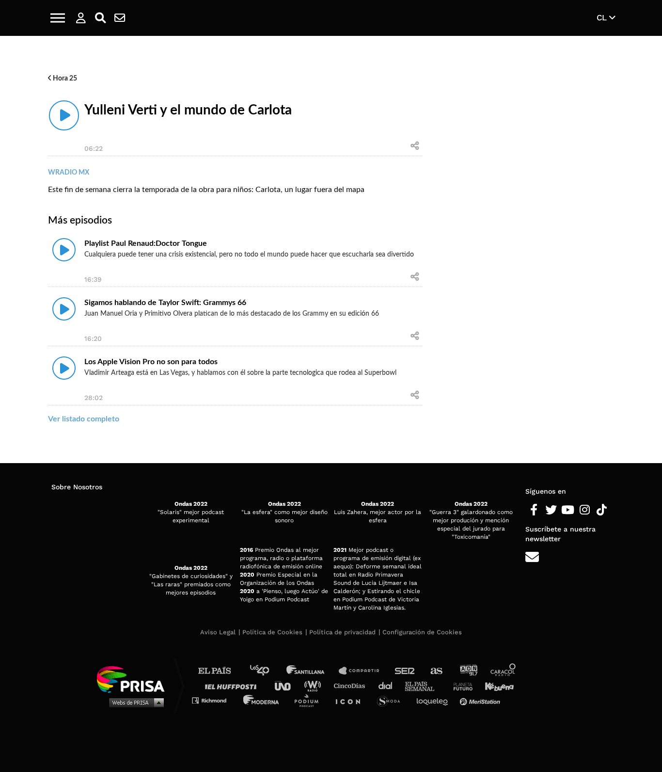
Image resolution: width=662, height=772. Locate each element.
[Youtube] (567, 510)
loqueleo (435, 700)
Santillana (312, 671)
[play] (64, 115)
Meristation (481, 700)
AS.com (436, 671)
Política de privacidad (342, 632)
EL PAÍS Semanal (424, 685)
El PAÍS (220, 671)
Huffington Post (233, 685)
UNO (286, 685)
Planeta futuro (460, 685)
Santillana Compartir (363, 671)
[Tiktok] (601, 510)
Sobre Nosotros (76, 487)
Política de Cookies (272, 632)
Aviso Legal (218, 632)
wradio (314, 685)
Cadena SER (405, 671)
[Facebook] (533, 510)
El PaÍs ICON (351, 700)
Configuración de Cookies (422, 632)
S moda (392, 700)
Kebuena (495, 685)
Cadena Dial (389, 685)
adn (468, 671)
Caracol (503, 671)
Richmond (214, 700)
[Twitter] (550, 510)
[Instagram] (584, 510)
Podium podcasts (309, 700)
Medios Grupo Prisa (134, 702)
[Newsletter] (119, 18)
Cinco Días (352, 685)
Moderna (261, 700)
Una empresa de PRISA (134, 678)
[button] (57, 18)
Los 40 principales (267, 671)
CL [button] (603, 17)
